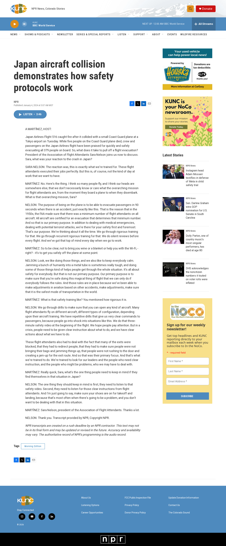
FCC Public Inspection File (138, 498)
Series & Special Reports (93, 34)
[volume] (24, 24)
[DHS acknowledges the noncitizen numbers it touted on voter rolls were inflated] (173, 269)
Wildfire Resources (193, 34)
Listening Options (90, 505)
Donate (207, 8)
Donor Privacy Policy (135, 512)
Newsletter (65, 34)
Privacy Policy (132, 505)
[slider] (29, 24)
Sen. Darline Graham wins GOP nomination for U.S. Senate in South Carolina (197, 210)
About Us (86, 498)
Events (172, 34)
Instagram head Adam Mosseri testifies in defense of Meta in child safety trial (197, 178)
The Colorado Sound (179, 512)
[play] (14, 24)
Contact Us (174, 505)
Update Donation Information (183, 498)
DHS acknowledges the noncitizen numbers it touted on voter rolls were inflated (197, 276)
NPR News (191, 165)
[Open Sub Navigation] (20, 34)
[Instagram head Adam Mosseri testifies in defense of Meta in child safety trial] (173, 172)
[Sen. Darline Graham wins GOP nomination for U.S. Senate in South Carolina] (173, 204)
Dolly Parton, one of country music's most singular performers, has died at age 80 (197, 243)
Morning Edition (32, 446)
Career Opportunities (92, 512)
